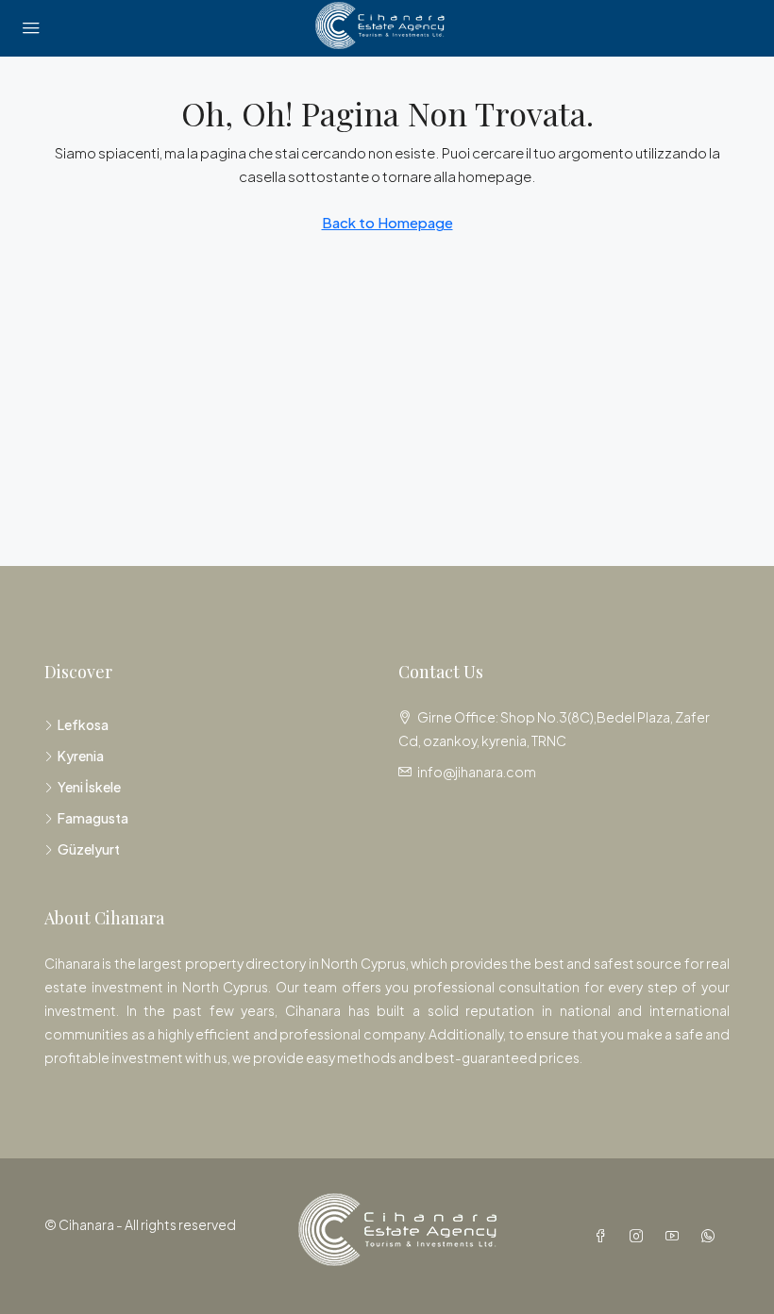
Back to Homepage (387, 222)
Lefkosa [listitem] (83, 724)
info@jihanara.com (476, 771)
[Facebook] (604, 1235)
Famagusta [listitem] (93, 817)
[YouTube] (675, 1235)
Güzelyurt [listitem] (89, 848)
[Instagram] (640, 1235)
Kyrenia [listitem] (81, 755)
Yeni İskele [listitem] (89, 786)
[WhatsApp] (711, 1235)
